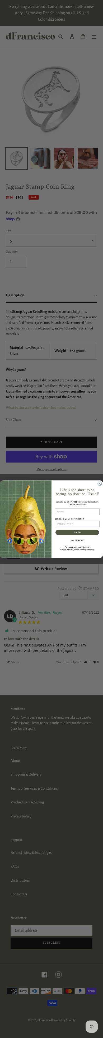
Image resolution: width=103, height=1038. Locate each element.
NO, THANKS (77, 540)
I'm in (77, 532)
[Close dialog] (100, 484)
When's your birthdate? (69, 518)
